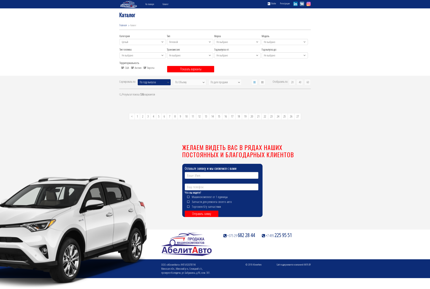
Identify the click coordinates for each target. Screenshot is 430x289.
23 (271, 116)
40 (300, 82)
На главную (149, 4)
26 (291, 116)
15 (219, 116)
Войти (273, 3)
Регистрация (285, 3)
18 (239, 116)
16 (225, 116)
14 (212, 116)
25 (284, 116)
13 (206, 116)
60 (308, 82)
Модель (265, 36)
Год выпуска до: (269, 49)
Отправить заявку (201, 213)
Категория (125, 36)
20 (292, 82)
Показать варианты (190, 69)
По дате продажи (219, 82)
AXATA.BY (307, 264)
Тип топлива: (126, 49)
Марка (217, 36)
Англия (138, 68)
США (127, 68)
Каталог (165, 4)
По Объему (181, 82)
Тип (168, 36)
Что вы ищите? (193, 192)
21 (258, 116)
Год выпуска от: (221, 49)
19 (245, 116)
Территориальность (129, 63)
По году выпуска (148, 82)
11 (193, 116)
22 (265, 116)
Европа (150, 68)
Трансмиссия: (173, 49)
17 (232, 116)
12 (199, 116)
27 (297, 116)
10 (186, 116)
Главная (123, 25)
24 (278, 116)
